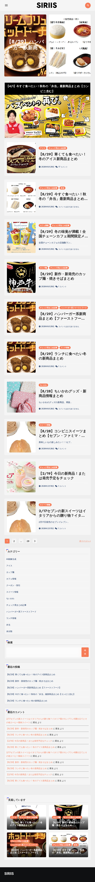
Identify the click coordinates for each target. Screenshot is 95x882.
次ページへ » (85, 541)
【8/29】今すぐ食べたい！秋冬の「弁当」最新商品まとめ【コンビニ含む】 (62, 199)
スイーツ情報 (45, 425)
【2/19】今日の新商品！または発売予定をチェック (62, 475)
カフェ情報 (44, 225)
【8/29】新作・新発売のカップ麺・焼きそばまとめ (62, 276)
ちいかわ (43, 385)
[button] (87, 45)
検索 (10, 642)
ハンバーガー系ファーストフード (74, 308)
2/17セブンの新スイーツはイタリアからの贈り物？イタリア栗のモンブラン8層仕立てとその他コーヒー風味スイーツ (63, 517)
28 (28, 541)
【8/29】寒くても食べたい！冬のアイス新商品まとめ (62, 156)
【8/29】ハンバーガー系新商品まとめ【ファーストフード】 (62, 318)
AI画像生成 (11, 559)
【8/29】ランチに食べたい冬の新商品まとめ (69, 47)
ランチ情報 (65, 348)
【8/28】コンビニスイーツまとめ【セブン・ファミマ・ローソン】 (62, 436)
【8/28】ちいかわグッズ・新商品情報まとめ (62, 393)
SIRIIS (9, 873)
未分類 (9, 631)
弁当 (62, 188)
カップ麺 (43, 268)
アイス (42, 148)
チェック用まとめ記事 (57, 148)
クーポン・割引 (13, 585)
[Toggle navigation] (6, 5)
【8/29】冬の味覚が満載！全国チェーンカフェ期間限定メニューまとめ (62, 236)
